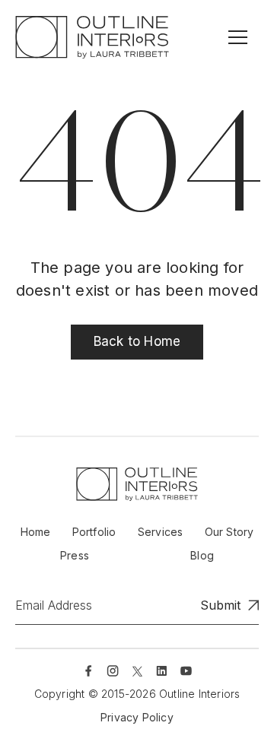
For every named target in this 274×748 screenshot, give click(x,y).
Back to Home (137, 341)
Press (74, 555)
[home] (92, 37)
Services (160, 531)
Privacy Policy (137, 717)
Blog (202, 555)
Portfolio (94, 531)
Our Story (229, 531)
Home (36, 531)
